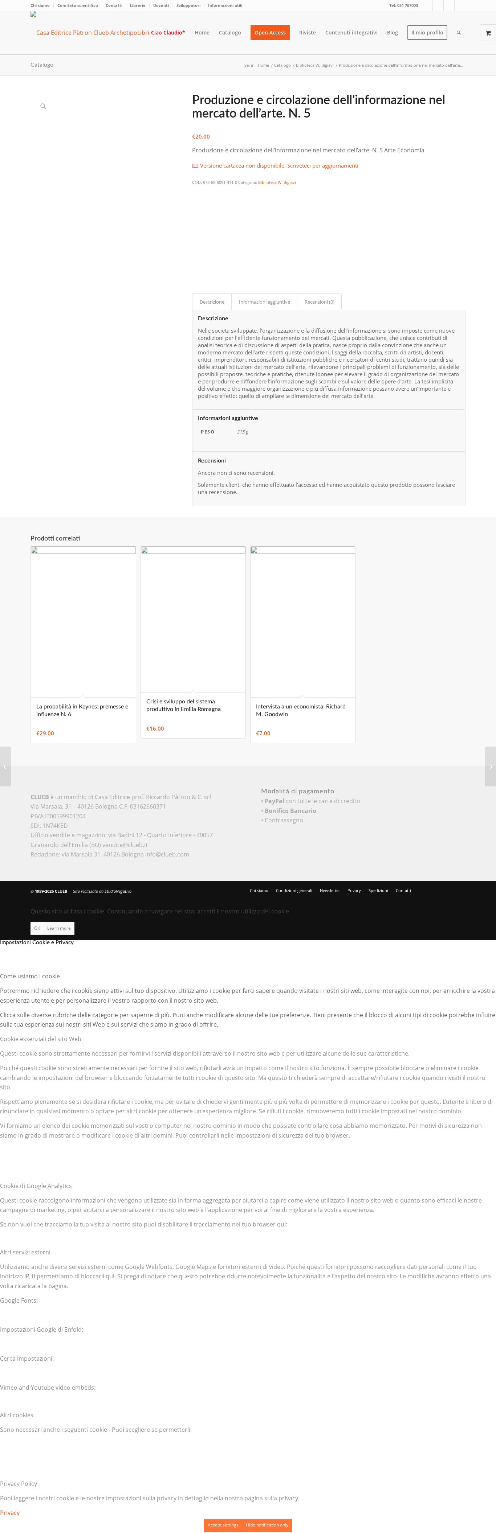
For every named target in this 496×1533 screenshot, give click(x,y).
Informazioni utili (225, 5)
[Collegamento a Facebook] (438, 5)
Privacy (10, 1513)
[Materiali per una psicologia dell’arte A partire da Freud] (5, 766)
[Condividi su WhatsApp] (197, 213)
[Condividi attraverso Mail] (197, 252)
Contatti (114, 5)
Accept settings (223, 1525)
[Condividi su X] (197, 203)
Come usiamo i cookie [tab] (30, 976)
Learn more (59, 928)
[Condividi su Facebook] (197, 193)
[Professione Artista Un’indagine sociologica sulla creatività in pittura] (490, 766)
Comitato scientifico (77, 5)
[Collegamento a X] (427, 5)
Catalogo (42, 65)
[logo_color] (96, 32)
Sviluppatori (188, 5)
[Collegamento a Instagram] (449, 5)
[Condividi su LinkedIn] (197, 233)
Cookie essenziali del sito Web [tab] (40, 1039)
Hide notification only (267, 1525)
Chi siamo (40, 5)
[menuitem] (42, 5)
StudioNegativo (118, 891)
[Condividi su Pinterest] (197, 223)
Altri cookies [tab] (16, 1415)
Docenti (161, 5)
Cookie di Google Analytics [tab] (36, 1186)
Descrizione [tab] (212, 302)
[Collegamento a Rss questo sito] (460, 5)
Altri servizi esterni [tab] (25, 1252)
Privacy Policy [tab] (18, 1484)
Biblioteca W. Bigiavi (277, 182)
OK (37, 928)
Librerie (138, 5)
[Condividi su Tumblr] (197, 243)
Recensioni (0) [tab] (319, 302)
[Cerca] (458, 32)
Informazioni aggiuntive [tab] (264, 302)
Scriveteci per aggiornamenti (322, 165)
